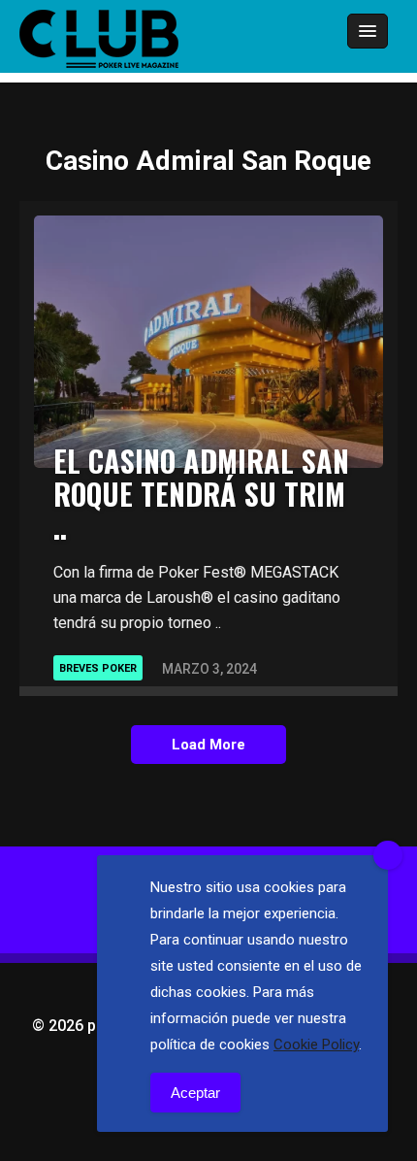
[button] (314, 32)
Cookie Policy (316, 1044)
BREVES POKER (98, 668)
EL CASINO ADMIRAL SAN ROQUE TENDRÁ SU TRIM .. (201, 493)
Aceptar (195, 1092)
